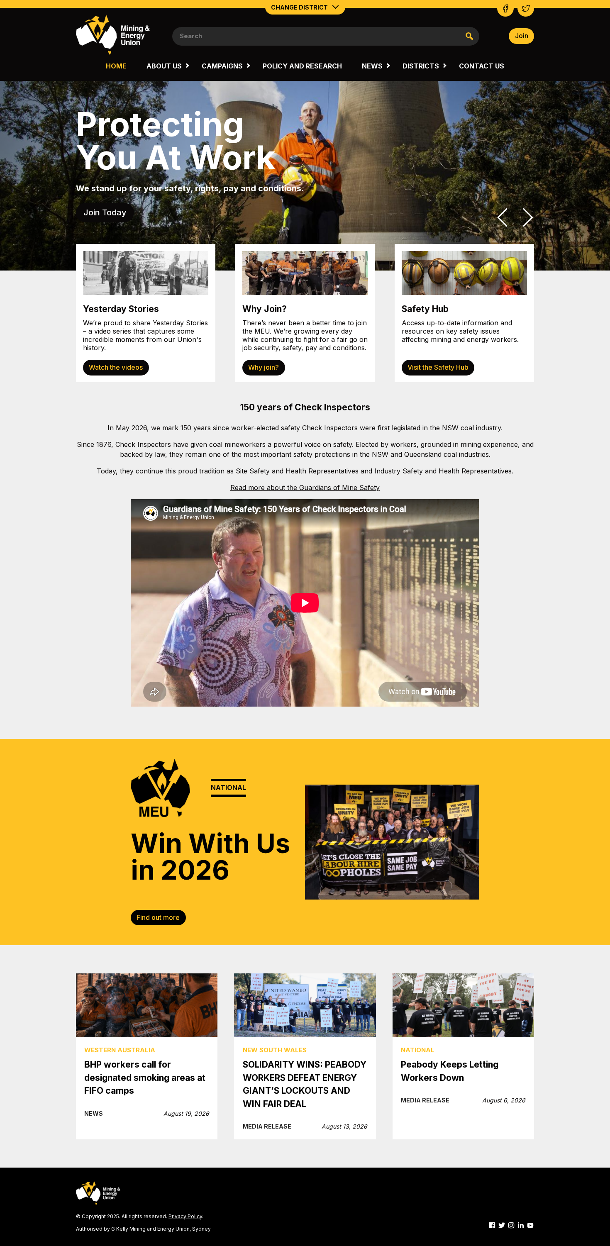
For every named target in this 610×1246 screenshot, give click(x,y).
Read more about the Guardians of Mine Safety (305, 487)
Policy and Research (302, 66)
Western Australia (119, 1050)
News (372, 66)
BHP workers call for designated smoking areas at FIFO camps (144, 1077)
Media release (267, 1126)
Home (116, 66)
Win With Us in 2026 (210, 856)
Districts (421, 66)
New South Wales (275, 1050)
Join (521, 36)
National (417, 1050)
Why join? (263, 367)
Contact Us (481, 66)
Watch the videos (116, 367)
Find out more (158, 917)
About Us (164, 66)
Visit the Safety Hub (437, 367)
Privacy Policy (185, 1216)
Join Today (105, 212)
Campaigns (222, 66)
